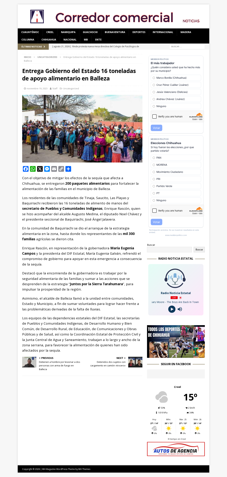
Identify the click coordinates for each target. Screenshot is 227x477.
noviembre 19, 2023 (37, 88)
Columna (27, 39)
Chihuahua (48, 39)
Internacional (163, 32)
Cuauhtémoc (30, 32)
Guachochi (90, 32)
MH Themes (84, 469)
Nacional (70, 39)
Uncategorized (71, 88)
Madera (186, 32)
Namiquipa (68, 32)
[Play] (171, 309)
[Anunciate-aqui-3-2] (176, 454)
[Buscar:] (187, 46)
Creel (50, 32)
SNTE (98, 39)
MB (86, 39)
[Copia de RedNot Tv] (176, 355)
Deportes (138, 32)
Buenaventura (115, 32)
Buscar (151, 244)
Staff (54, 88)
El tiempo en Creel (177, 439)
